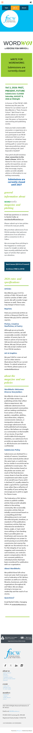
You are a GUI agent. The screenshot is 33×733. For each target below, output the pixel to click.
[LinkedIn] (16, 665)
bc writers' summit (7, 689)
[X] (10, 665)
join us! (5, 699)
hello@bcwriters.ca (14, 711)
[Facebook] (5, 665)
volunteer (5, 696)
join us (15, 8)
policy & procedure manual (9, 678)
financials (5, 680)
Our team (5, 674)
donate (24, 8)
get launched (6, 694)
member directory (7, 697)
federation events (7, 687)
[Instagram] (21, 665)
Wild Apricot (19, 730)
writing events (6, 685)
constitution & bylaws (8, 677)
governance (5, 675)
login (6, 8)
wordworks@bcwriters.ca (13, 219)
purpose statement (7, 672)
